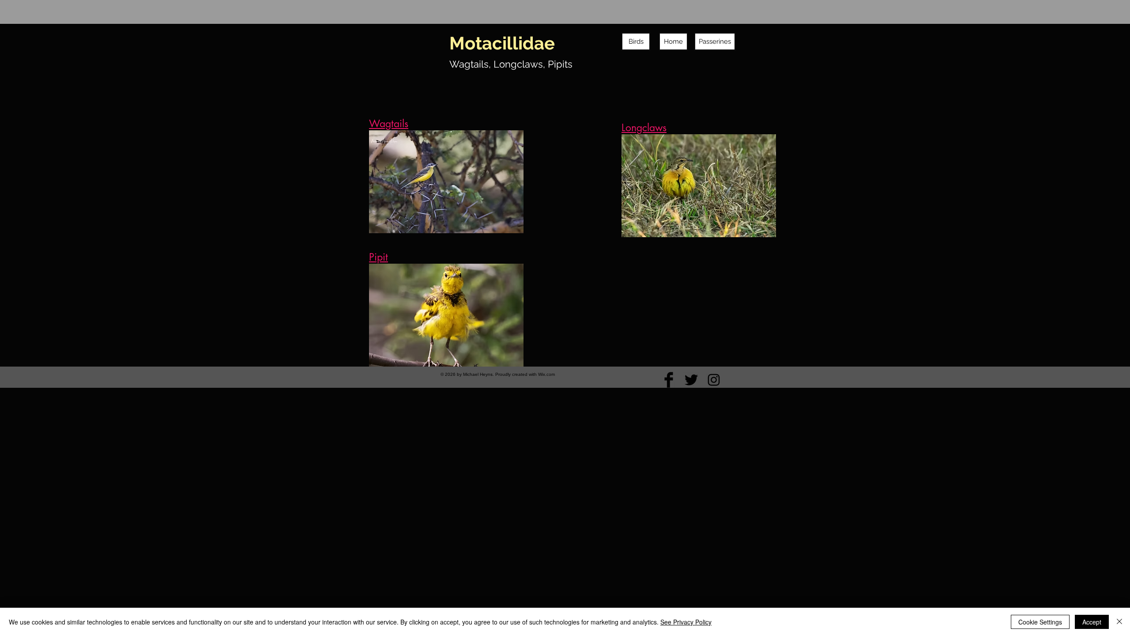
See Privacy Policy (686, 621)
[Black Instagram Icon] (714, 380)
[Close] (1119, 622)
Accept (1091, 621)
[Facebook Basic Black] (669, 380)
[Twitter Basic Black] (691, 380)
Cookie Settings (1040, 621)
